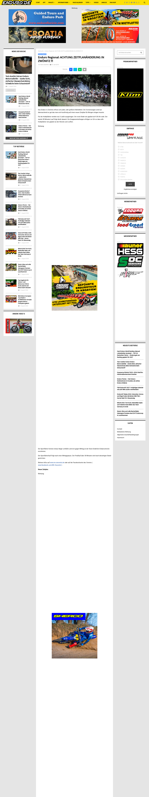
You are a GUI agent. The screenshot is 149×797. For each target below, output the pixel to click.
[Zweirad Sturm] (130, 221)
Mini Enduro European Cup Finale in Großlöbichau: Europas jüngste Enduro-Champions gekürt (25, 300)
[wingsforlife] (130, 277)
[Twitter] (127, 2)
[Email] (134, 2)
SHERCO (123, 160)
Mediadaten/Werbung (124, 432)
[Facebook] (125, 2)
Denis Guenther (44, 64)
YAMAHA (123, 163)
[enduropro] (130, 213)
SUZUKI (122, 168)
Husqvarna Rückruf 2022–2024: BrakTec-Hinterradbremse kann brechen (25, 115)
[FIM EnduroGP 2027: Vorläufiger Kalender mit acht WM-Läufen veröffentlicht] (11, 222)
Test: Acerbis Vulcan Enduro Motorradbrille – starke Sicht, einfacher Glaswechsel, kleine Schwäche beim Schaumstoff (18, 80)
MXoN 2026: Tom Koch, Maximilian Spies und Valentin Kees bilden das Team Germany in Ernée (25, 252)
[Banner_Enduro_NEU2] (37, 10)
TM (121, 155)
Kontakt (119, 429)
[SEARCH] (141, 53)
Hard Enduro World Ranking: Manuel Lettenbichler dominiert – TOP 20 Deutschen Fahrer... (24, 100)
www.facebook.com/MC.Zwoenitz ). (50, 465)
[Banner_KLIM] (130, 120)
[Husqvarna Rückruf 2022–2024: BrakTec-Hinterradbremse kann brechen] (11, 114)
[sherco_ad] (74, 635)
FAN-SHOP (113, 2)
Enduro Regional (42, 54)
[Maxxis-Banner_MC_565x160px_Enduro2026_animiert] (110, 28)
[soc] (130, 267)
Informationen (63, 2)
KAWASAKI (123, 171)
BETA (122, 149)
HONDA (122, 166)
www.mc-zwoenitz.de (57, 462)
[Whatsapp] (139, 2)
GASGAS (123, 158)
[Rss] (137, 2)
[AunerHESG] (130, 255)
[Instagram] (130, 2)
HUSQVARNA (124, 152)
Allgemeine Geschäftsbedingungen (128, 435)
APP (44, 2)
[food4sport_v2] (130, 228)
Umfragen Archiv (122, 193)
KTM (121, 147)
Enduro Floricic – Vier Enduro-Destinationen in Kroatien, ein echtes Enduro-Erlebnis (25, 128)
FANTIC (122, 177)
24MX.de (104, 2)
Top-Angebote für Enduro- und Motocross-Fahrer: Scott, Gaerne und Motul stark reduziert (24, 284)
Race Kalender (78, 2)
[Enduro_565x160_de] (110, 10)
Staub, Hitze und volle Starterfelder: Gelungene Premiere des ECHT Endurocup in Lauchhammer (25, 268)
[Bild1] (37, 28)
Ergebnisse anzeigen (130, 189)
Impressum (120, 437)
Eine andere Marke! (126, 179)
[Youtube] (132, 2)
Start (38, 2)
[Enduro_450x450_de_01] (74, 288)
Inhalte (50, 2)
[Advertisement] (130, 308)
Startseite (41, 51)
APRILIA (123, 174)
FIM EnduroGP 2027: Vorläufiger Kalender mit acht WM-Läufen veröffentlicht (24, 222)
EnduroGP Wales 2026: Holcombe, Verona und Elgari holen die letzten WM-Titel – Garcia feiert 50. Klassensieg (25, 236)
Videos (96, 2)
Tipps (87, 2)
